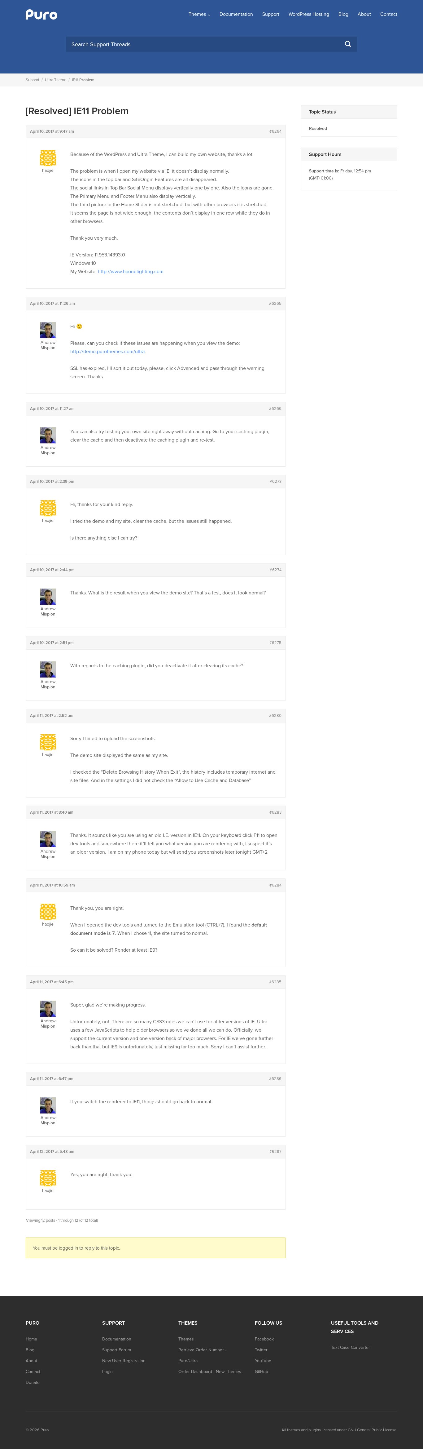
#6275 (275, 642)
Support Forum (116, 1350)
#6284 (275, 885)
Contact (388, 14)
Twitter (261, 1350)
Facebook (264, 1339)
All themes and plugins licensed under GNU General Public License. (339, 1430)
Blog (343, 14)
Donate (33, 1382)
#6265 (275, 303)
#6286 (275, 1078)
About (364, 14)
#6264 (275, 131)
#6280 (275, 715)
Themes (197, 14)
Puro (45, 1430)
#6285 (275, 982)
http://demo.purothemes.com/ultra (107, 352)
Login (107, 1371)
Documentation (236, 14)
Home (31, 1339)
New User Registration (124, 1360)
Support (270, 14)
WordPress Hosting (309, 14)
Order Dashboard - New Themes (209, 1371)
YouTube (263, 1360)
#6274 (275, 569)
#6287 (275, 1151)
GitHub (261, 1371)
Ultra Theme (55, 80)
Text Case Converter (350, 1347)
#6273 (275, 481)
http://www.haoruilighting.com (131, 272)
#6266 (275, 408)
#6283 (275, 812)
